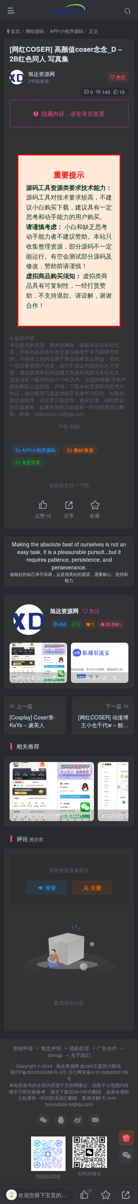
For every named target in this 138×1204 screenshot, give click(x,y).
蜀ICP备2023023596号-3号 (39, 1072)
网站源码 (35, 31)
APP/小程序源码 (66, 31)
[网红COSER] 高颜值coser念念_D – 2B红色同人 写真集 (66, 54)
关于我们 (80, 1055)
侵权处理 (79, 1048)
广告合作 (107, 1048)
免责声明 (51, 1048)
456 (62, 624)
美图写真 (31, 462)
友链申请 (23, 1048)
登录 (50, 887)
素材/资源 (83, 450)
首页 (15, 31)
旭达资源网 (41, 74)
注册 (95, 887)
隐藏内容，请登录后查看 (71, 113)
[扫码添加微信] (126, 1155)
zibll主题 (93, 1066)
